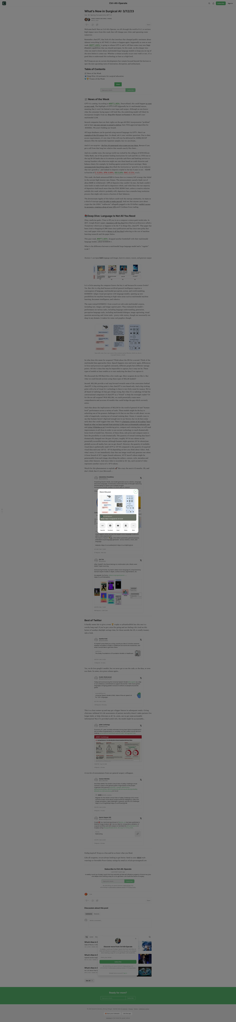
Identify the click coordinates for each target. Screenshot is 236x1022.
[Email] (118, 526)
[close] (135, 491)
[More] (133, 526)
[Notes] (126, 526)
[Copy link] (102, 526)
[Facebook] (110, 526)
